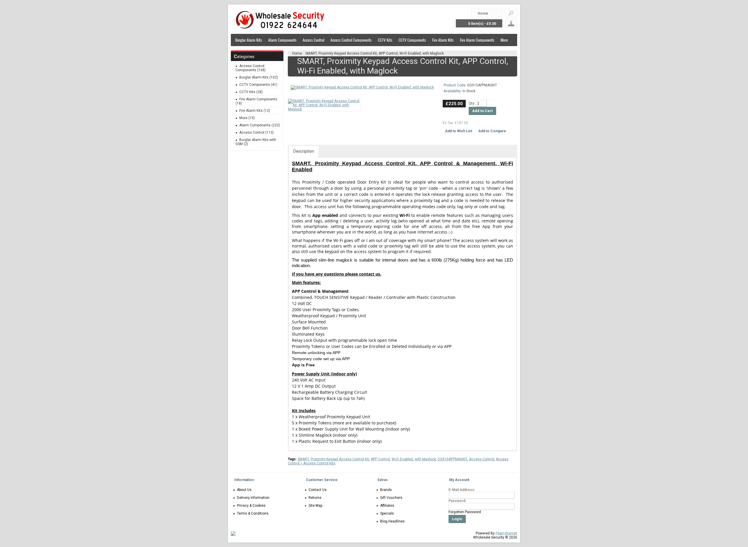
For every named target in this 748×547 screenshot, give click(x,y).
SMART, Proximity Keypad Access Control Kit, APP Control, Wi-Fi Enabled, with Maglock (374, 53)
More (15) (247, 118)
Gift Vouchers (391, 498)
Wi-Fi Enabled (402, 459)
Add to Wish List (458, 131)
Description (303, 151)
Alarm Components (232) (259, 125)
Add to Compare (492, 131)
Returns (315, 498)
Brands (386, 490)
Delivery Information (253, 498)
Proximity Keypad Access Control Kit (340, 459)
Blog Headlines (392, 521)
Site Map (315, 506)
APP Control (380, 459)
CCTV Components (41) (258, 85)
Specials (387, 513)
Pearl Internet (506, 533)
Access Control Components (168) (251, 68)
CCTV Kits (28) (251, 92)
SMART (303, 459)
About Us (244, 490)
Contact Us (318, 490)
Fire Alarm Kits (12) (254, 111)
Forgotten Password (465, 512)
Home (297, 53)
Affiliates (387, 506)
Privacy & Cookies (251, 506)
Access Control (481, 459)
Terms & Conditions (253, 513)
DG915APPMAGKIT (452, 459)
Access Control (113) (256, 132)
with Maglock (425, 459)
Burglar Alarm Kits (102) (258, 77)
